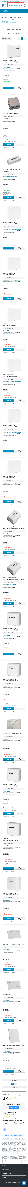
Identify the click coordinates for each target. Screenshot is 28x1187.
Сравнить (13, 91)
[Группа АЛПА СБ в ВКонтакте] (6, 1185)
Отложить (6, 91)
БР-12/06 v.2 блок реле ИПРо (12, 733)
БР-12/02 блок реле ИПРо (11, 113)
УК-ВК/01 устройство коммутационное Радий (10, 61)
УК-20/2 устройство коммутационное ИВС (10, 426)
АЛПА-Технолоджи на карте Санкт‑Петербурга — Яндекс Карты (14, 1138)
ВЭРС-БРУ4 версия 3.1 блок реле (13, 944)
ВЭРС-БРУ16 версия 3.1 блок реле (13, 1045)
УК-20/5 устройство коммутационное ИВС (10, 324)
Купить (9, 88)
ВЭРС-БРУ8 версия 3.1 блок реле (13, 995)
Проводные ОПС (5, 21)
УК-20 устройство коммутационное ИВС (10, 375)
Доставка (12, 1)
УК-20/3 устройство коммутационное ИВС (10, 274)
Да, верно (10, 5)
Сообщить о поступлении (10, 245)
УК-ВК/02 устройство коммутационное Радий (10, 785)
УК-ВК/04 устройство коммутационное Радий (10, 839)
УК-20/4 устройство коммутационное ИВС (10, 477)
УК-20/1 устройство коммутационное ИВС (10, 223)
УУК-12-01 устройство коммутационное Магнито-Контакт (14, 527)
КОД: (5, 64)
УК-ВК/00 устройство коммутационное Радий (10, 894)
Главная (4, 19)
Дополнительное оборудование (9, 22)
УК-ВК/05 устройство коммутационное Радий (10, 629)
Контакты (17, 1)
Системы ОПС (11, 19)
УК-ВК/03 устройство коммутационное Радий (10, 680)
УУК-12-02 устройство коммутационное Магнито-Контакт (14, 578)
